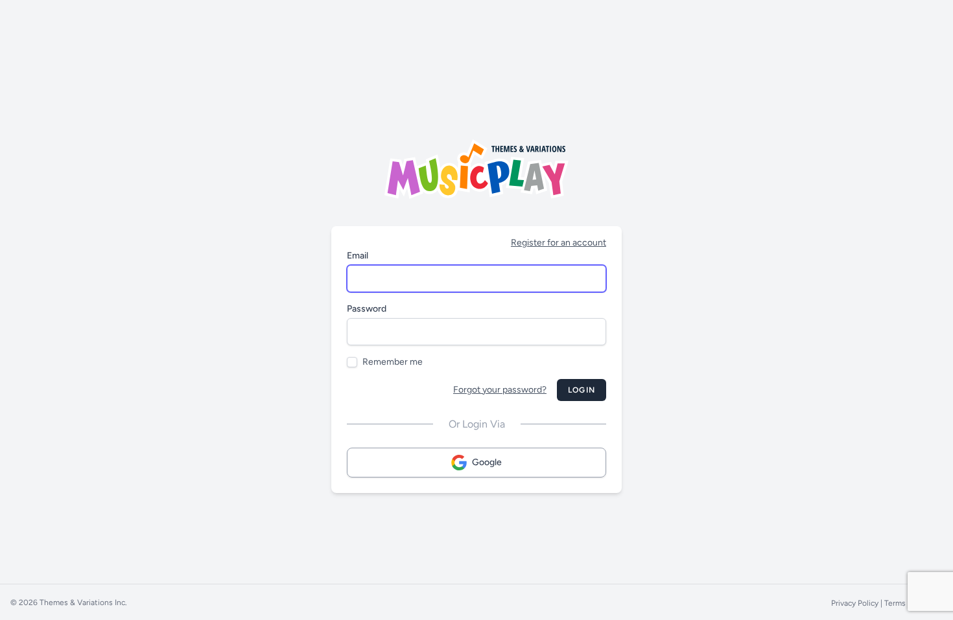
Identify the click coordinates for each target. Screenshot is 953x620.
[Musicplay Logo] (476, 169)
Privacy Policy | (857, 603)
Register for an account (558, 242)
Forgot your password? (500, 389)
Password (366, 308)
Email (357, 255)
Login (581, 390)
